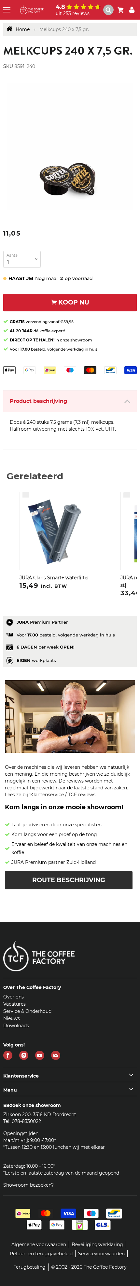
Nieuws (11, 1018)
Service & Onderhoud (27, 1011)
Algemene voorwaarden (38, 1244)
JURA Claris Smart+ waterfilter (54, 578)
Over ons (13, 997)
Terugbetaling (30, 1267)
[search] (108, 10)
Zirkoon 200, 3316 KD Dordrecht (39, 1114)
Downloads (16, 1026)
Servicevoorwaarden (101, 1254)
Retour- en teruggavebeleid (41, 1254)
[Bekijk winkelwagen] (120, 10)
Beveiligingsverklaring (97, 1244)
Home (23, 29)
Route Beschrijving (68, 880)
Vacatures (14, 1004)
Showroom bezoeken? (28, 1185)
